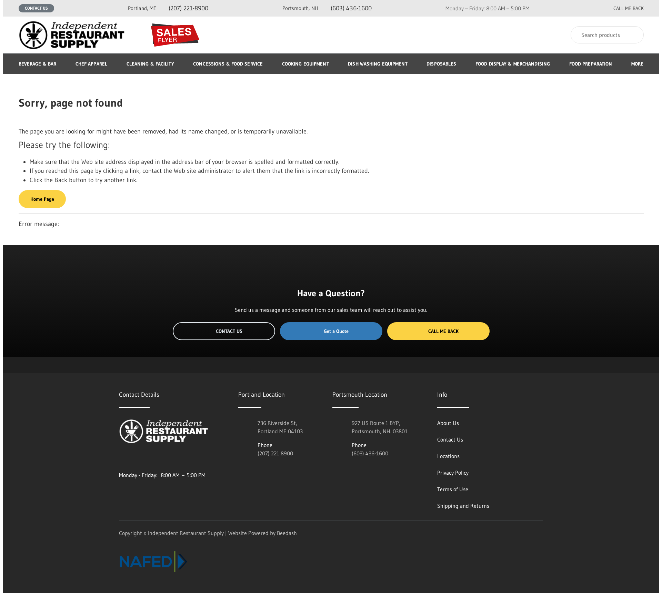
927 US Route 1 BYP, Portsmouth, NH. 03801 (380, 427)
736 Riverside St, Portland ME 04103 (280, 427)
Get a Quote (336, 331)
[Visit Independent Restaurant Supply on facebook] (136, 458)
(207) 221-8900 (168, 8)
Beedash (287, 533)
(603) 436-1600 (327, 8)
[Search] (634, 34)
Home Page (42, 199)
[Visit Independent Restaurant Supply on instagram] (122, 458)
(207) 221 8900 (275, 453)
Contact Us (36, 8)
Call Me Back (443, 331)
